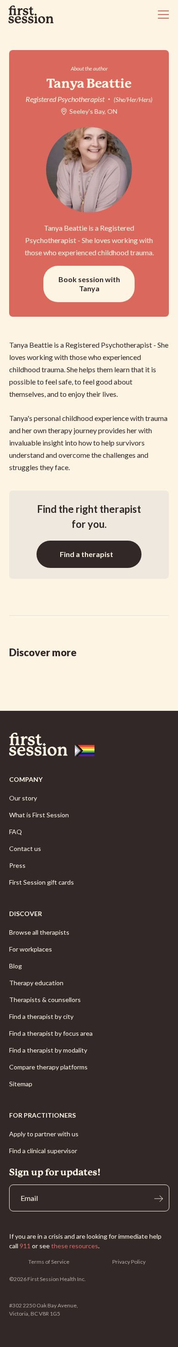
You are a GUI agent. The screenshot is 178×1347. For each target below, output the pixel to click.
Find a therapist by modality (48, 1050)
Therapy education (36, 983)
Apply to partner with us (44, 1134)
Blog (15, 966)
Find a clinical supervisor (43, 1151)
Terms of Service (48, 1261)
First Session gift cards (41, 882)
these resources (74, 1246)
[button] (161, 14)
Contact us (25, 848)
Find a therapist (86, 554)
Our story (23, 798)
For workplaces (30, 949)
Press (17, 865)
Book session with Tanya (89, 284)
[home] (31, 14)
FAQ (15, 832)
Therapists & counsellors (45, 999)
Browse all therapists (39, 932)
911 (25, 1246)
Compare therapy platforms (48, 1067)
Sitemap (20, 1084)
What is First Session (39, 815)
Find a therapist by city (41, 1016)
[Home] (89, 744)
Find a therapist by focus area (51, 1033)
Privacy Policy (129, 1261)
